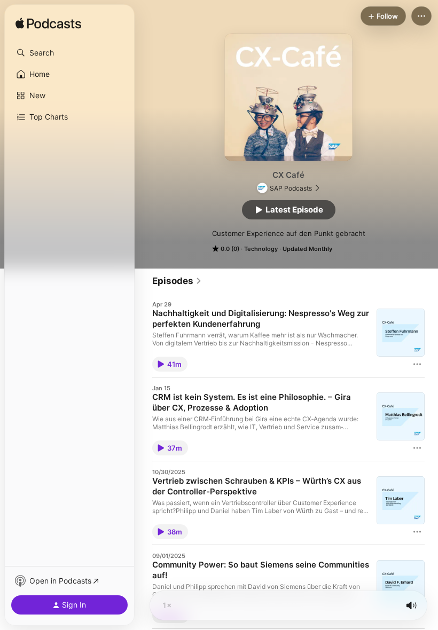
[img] (48, 24)
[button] (69, 53)
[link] (177, 281)
